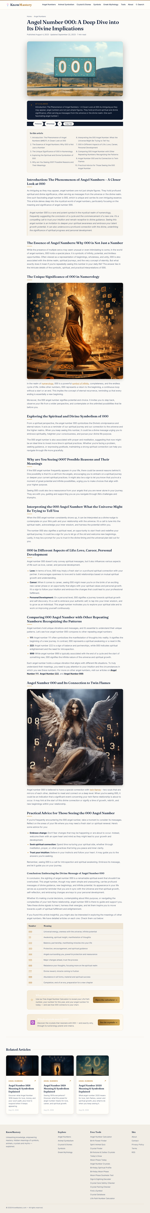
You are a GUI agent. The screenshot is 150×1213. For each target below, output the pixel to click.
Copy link (68, 124)
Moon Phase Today (98, 1160)
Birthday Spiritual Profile (100, 1168)
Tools (123, 4)
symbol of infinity (80, 383)
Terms (134, 1148)
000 (30, 932)
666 (30, 965)
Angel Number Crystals (100, 1164)
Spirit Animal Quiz (97, 1144)
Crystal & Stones (84, 4)
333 (30, 948)
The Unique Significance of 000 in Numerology (52, 151)
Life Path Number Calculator (102, 1198)
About (130, 4)
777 (30, 971)
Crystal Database (97, 1194)
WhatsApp (50, 124)
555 (30, 960)
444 (30, 954)
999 (30, 982)
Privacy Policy (138, 1144)
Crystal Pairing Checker (100, 1187)
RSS (133, 1152)
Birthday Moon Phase (99, 1171)
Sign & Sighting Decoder (100, 1179)
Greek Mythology (110, 4)
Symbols (97, 4)
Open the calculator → (106, 1000)
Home (29, 16)
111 (30, 937)
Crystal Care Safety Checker (102, 1183)
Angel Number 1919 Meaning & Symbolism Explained (56, 1088)
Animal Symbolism (66, 4)
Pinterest (38, 124)
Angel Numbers (49, 4)
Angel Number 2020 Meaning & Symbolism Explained (91, 1088)
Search (140, 4)
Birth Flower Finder (98, 1141)
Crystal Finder (96, 1148)
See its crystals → (108, 1022)
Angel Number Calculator (101, 1137)
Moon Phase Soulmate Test (102, 1175)
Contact (135, 1141)
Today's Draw (96, 1156)
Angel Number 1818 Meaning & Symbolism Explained (21, 1088)
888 (30, 977)
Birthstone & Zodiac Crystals (102, 1152)
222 (30, 943)
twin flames (95, 789)
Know (21, 5)
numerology (47, 383)
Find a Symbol (96, 1191)
